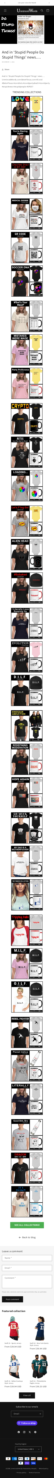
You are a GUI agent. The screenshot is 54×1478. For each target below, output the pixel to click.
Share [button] (7, 69)
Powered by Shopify (30, 1468)
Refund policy (43, 1468)
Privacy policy (21, 1472)
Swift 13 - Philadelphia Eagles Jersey (38, 1382)
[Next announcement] (49, 3)
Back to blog (29, 1237)
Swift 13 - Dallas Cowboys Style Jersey (14, 1382)
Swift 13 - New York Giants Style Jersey (39, 1344)
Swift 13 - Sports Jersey (13, 1343)
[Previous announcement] (5, 3)
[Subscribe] (40, 1414)
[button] (5, 10)
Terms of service (34, 1472)
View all (27, 1395)
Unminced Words (17, 1468)
